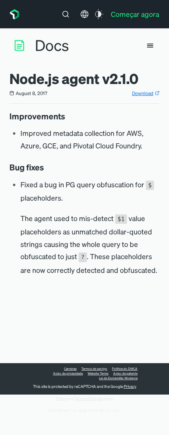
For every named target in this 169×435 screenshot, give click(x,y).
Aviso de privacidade (68, 373)
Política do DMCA (125, 369)
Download (142, 93)
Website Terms (98, 373)
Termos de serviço (94, 369)
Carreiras (70, 369)
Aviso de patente (125, 373)
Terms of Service (88, 398)
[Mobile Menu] (150, 45)
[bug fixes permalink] (48, 167)
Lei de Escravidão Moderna (118, 378)
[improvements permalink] (69, 116)
